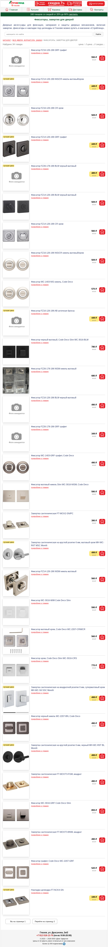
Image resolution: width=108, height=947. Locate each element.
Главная (13, 10)
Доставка (77, 10)
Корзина (56, 10)
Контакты (99, 10)
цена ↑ (81, 44)
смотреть (73, 14)
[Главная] (16, 2)
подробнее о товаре (40, 53)
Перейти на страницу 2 (45, 921)
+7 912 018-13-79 (44, 935)
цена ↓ (90, 44)
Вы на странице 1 (18, 921)
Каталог (35, 10)
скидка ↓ (100, 44)
